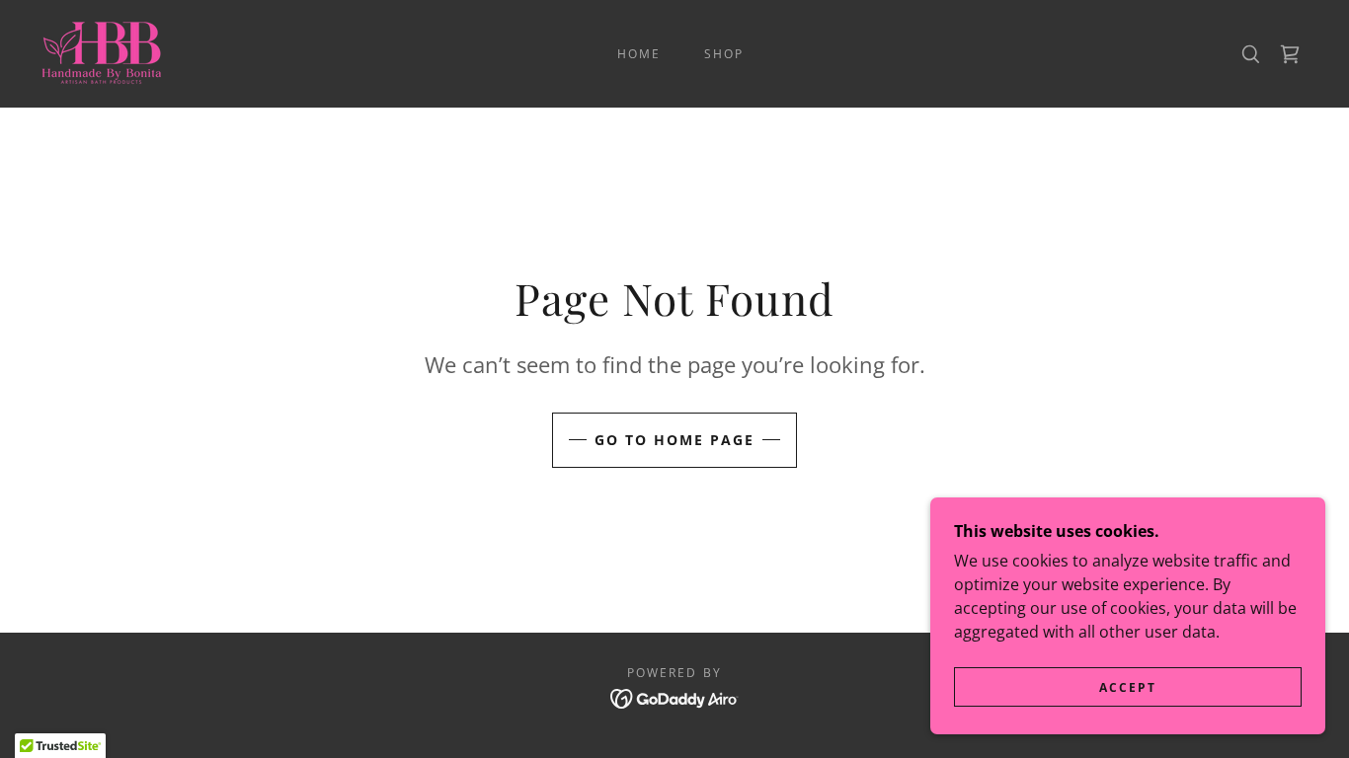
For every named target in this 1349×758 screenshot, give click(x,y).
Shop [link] (724, 53)
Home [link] (639, 53)
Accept (1127, 687)
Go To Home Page (674, 439)
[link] (103, 52)
